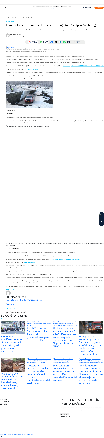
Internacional (15, 17)
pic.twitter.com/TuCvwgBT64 (71, 259)
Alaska (7, 312)
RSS (32, 434)
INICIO (7, 17)
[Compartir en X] (55, 42)
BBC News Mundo (27, 17)
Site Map (28, 434)
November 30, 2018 (32, 69)
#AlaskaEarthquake (56, 259)
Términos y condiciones (18, 434)
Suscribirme (64, 414)
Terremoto (23, 312)
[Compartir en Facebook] (51, 42)
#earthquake (66, 66)
